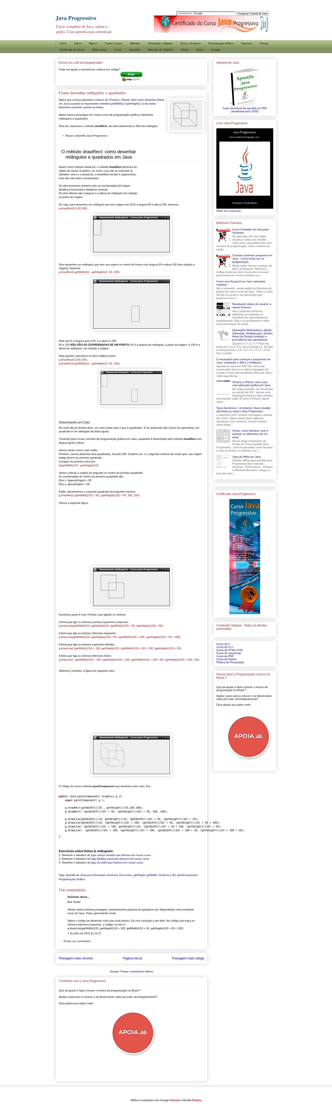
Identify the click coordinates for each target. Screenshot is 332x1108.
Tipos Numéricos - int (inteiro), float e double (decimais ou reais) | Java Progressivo (243, 409)
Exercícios (125, 875)
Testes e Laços (113, 43)
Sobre (199, 49)
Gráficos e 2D (167, 875)
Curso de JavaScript (228, 653)
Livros (118, 49)
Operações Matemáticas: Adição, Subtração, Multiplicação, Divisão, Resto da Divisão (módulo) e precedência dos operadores (252, 335)
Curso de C (223, 643)
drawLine (112, 875)
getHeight (139, 875)
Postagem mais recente (76, 958)
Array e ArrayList (191, 43)
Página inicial (132, 958)
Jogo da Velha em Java (246, 456)
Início (63, 43)
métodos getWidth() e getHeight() (120, 103)
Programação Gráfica (220, 43)
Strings (264, 43)
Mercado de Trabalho (160, 49)
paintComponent (187, 875)
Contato (215, 49)
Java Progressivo (76, 18)
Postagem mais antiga (188, 958)
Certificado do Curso (72, 49)
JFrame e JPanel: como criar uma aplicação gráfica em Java (251, 384)
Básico (93, 43)
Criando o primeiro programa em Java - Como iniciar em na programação (252, 258)
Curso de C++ (224, 646)
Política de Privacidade (230, 662)
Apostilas (134, 49)
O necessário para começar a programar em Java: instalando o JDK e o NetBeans (243, 361)
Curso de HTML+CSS (229, 650)
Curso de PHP (225, 656)
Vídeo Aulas (99, 49)
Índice (77, 43)
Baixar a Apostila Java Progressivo (86, 135)
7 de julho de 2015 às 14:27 (84, 933)
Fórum (185, 49)
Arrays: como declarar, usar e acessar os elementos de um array (250, 434)
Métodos (135, 43)
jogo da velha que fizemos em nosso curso (117, 862)
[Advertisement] (199, 35)
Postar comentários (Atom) (136, 971)
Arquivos (246, 43)
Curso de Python (226, 659)
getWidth (152, 875)
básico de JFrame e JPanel (113, 99)
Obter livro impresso (228, 210)
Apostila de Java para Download (85, 875)
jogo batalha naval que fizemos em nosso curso (120, 858)
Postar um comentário (77, 941)
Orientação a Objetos (160, 43)
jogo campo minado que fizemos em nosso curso (121, 855)
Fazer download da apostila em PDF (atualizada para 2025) (245, 110)
